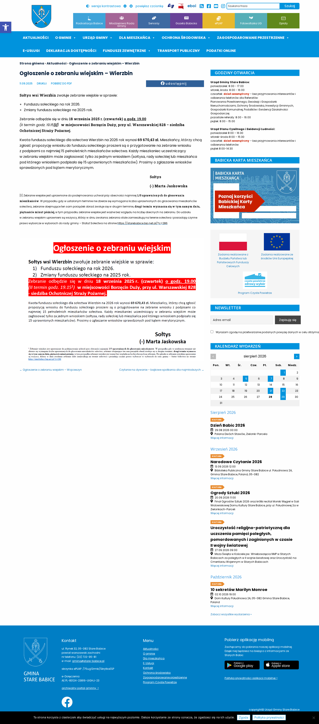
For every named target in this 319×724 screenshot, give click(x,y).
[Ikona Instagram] (223, 6)
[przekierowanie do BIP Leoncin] (181, 6)
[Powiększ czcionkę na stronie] (132, 6)
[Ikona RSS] (201, 6)
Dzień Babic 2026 (227, 425)
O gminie (63, 37)
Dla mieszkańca (153, 658)
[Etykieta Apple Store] (281, 665)
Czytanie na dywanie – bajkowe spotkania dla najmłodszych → (161, 370)
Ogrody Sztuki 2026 (230, 492)
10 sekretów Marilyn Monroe (238, 589)
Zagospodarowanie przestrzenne (250, 37)
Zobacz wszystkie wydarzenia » (231, 614)
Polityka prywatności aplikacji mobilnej (250, 678)
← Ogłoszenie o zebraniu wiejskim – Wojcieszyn (51, 370)
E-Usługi (31, 50)
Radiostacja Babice (89, 23)
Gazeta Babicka (186, 23)
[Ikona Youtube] (215, 6)
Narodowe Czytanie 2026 (236, 461)
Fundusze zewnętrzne (124, 50)
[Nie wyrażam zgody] (313, 718)
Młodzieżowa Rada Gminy (121, 24)
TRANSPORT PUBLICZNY (178, 50)
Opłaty (283, 23)
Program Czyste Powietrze (160, 682)
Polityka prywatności (269, 717)
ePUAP (218, 23)
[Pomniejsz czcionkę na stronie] (126, 6)
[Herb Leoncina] (41, 16)
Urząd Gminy (95, 37)
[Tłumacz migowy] (170, 6)
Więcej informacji (221, 438)
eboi (191, 5)
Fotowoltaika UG (251, 23)
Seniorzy (154, 23)
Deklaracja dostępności (71, 50)
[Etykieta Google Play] (242, 665)
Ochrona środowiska (184, 37)
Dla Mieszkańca (134, 37)
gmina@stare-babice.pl (88, 661)
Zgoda (243, 717)
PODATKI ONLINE (221, 50)
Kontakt (148, 668)
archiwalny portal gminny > (80, 688)
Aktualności (36, 37)
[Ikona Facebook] (208, 6)
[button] (5, 27)
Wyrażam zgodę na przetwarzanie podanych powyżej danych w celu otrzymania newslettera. (257, 332)
